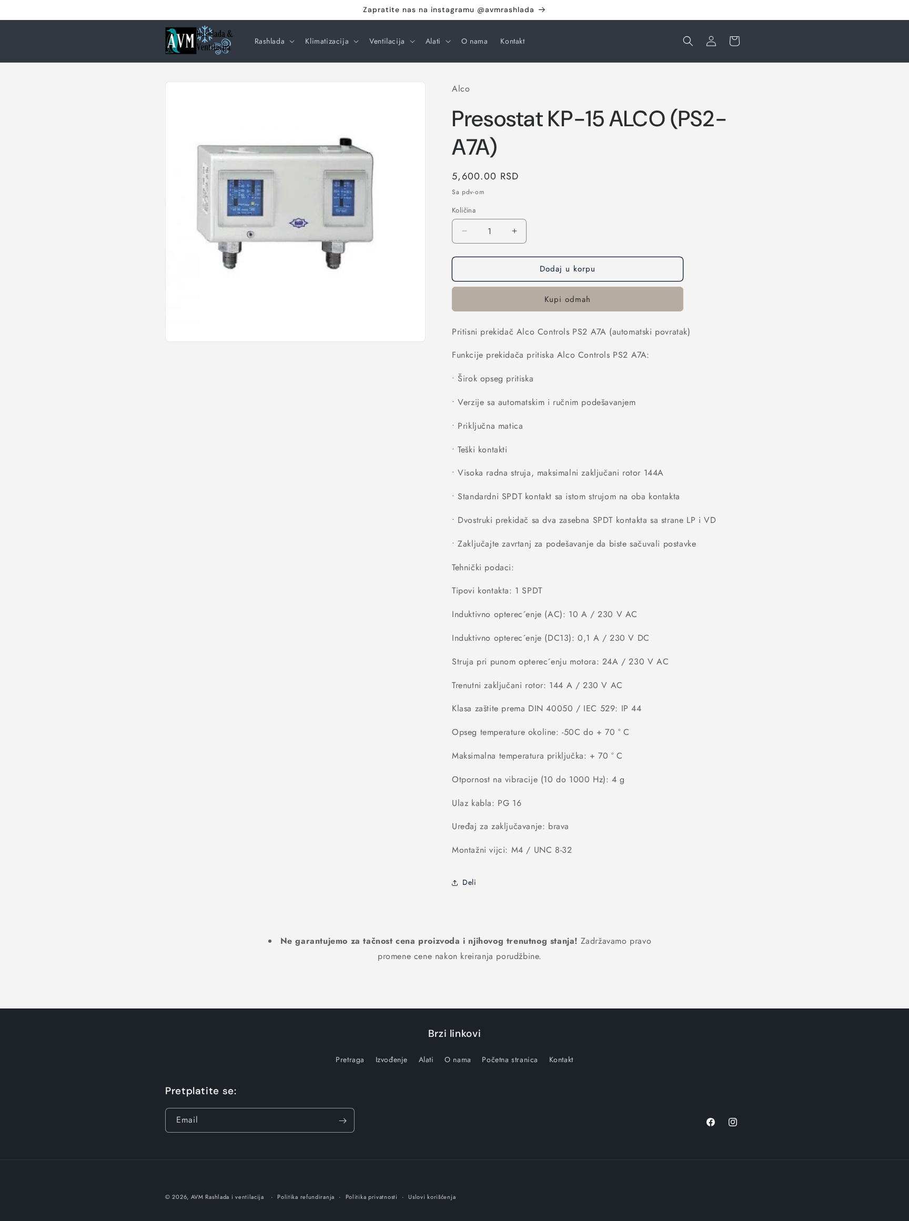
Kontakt (561, 1059)
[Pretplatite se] (342, 1120)
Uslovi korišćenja (432, 1196)
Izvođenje (392, 1059)
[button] (273, 41)
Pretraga (350, 1059)
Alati (426, 1059)
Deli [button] (469, 882)
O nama (458, 1059)
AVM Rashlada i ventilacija (227, 1197)
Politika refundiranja (306, 1196)
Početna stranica (510, 1059)
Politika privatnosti (372, 1196)
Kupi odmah (567, 299)
